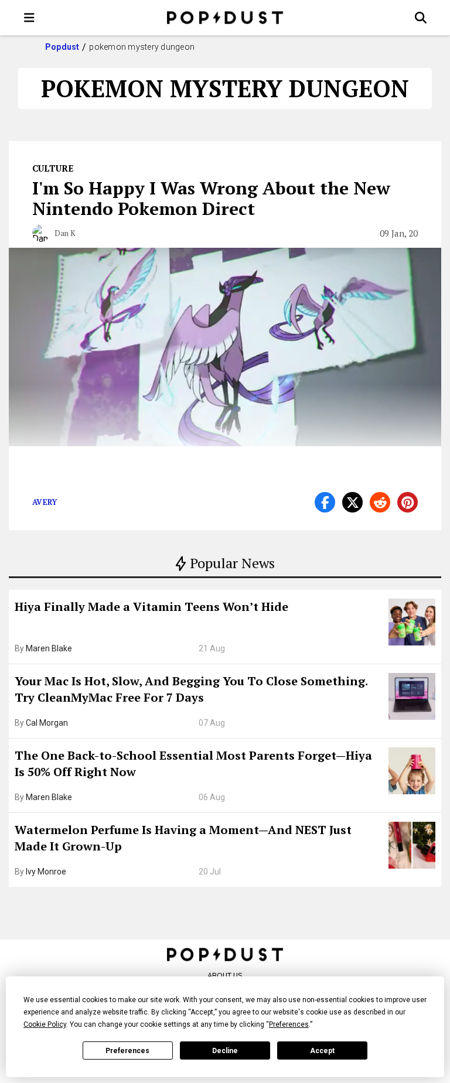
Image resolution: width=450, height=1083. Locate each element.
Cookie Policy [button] (44, 1024)
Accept (322, 1051)
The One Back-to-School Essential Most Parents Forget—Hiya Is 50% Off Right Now (193, 763)
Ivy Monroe (46, 871)
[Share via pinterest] (407, 502)
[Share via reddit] (380, 502)
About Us (225, 975)
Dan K (65, 233)
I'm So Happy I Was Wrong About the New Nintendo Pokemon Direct (211, 198)
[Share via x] (352, 502)
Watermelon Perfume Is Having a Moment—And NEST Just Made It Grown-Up (183, 838)
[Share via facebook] (325, 502)
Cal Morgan (47, 722)
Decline (225, 1051)
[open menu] (29, 17)
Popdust (62, 47)
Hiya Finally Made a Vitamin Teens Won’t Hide (151, 606)
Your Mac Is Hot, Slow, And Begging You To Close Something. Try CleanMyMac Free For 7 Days (191, 689)
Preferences (127, 1051)
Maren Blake (49, 648)
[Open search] (420, 17)
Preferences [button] (289, 1024)
